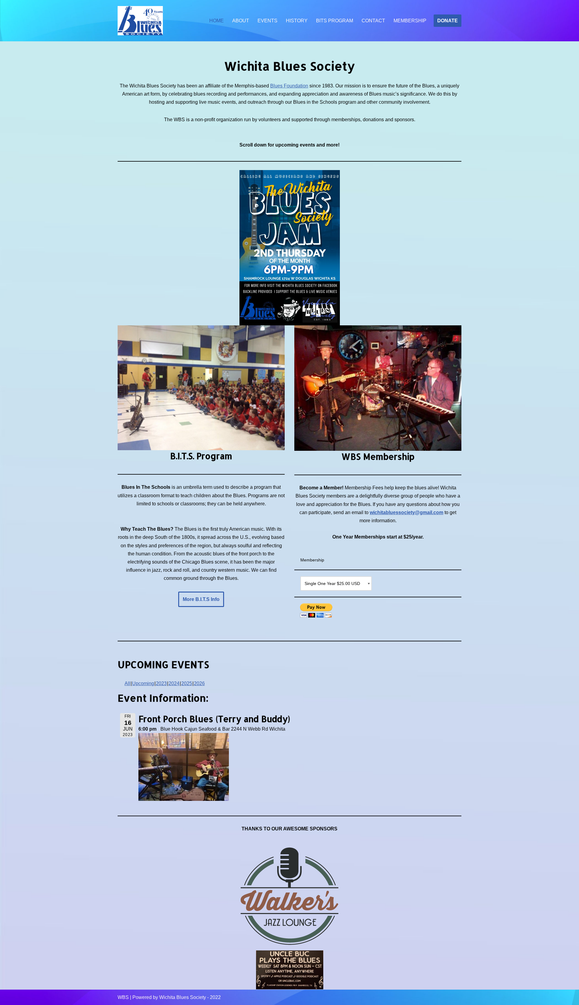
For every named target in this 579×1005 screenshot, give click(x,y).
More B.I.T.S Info (201, 599)
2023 (161, 683)
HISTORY (297, 20)
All (127, 683)
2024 (174, 683)
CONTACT (373, 20)
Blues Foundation (289, 85)
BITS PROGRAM (334, 20)
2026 (199, 683)
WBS (123, 997)
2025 (186, 683)
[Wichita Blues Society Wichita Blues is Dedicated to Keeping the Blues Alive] (140, 21)
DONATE (447, 20)
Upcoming (143, 683)
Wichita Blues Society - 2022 (190, 997)
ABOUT (240, 20)
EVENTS (267, 20)
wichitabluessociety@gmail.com (406, 512)
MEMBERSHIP (410, 20)
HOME (216, 20)
